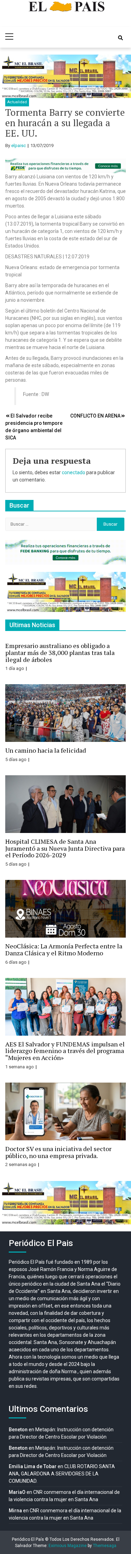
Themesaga (104, 1545)
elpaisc (18, 145)
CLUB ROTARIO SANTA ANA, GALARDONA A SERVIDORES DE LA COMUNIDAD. (62, 1474)
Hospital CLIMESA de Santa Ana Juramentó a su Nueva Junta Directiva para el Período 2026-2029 (65, 848)
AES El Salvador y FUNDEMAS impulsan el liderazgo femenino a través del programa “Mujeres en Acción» (65, 1051)
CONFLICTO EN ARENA (95, 416)
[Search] (120, 38)
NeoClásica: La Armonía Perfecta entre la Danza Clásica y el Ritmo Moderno (63, 949)
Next (122, 76)
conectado (73, 472)
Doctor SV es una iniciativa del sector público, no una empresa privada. (58, 1152)
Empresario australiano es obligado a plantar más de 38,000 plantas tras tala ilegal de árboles (60, 652)
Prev (9, 76)
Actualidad (17, 102)
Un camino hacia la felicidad (45, 750)
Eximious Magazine (68, 1545)
